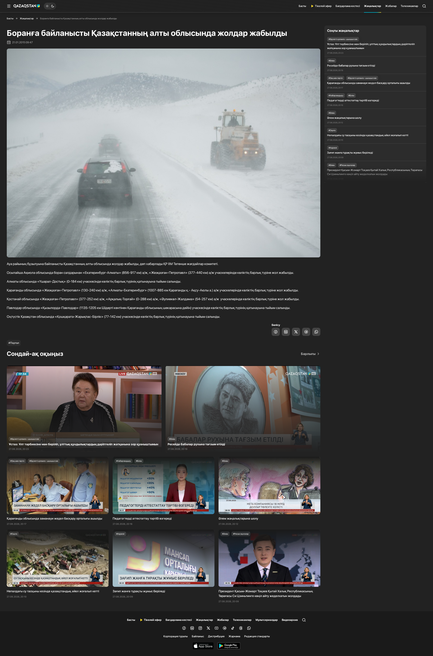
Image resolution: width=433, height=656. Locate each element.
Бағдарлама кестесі (348, 6)
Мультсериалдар (267, 620)
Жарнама (234, 636)
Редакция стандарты (257, 636)
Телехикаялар (409, 6)
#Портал (13, 342)
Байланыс (198, 636)
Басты (302, 6)
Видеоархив (290, 620)
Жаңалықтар (372, 6)
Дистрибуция (216, 636)
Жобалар (391, 6)
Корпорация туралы (175, 636)
